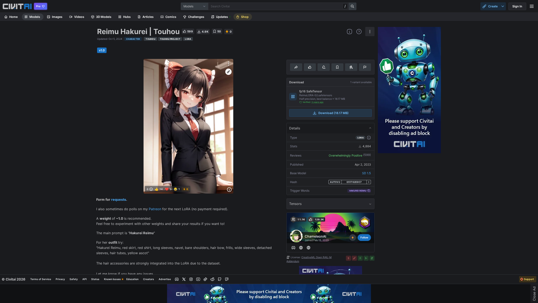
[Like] (310, 67)
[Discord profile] (293, 247)
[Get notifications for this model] (324, 67)
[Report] (365, 67)
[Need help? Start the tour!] (359, 31)
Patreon (155, 209)
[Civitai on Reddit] (212, 279)
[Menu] (532, 6)
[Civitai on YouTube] (198, 279)
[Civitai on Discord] (176, 279)
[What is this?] (349, 31)
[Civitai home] (17, 6)
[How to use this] (369, 138)
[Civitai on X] (183, 279)
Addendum (292, 261)
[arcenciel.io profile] (301, 247)
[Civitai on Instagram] (191, 279)
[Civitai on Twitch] (226, 279)
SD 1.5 (366, 173)
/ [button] (345, 6)
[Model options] (369, 31)
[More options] (229, 63)
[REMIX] (228, 72)
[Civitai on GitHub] (219, 279)
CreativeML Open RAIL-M (316, 257)
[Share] (296, 67)
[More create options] (503, 6)
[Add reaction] (149, 189)
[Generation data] (229, 189)
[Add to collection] (337, 67)
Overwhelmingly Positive (345, 155)
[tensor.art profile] (308, 247)
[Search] (352, 6)
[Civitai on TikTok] (205, 279)
